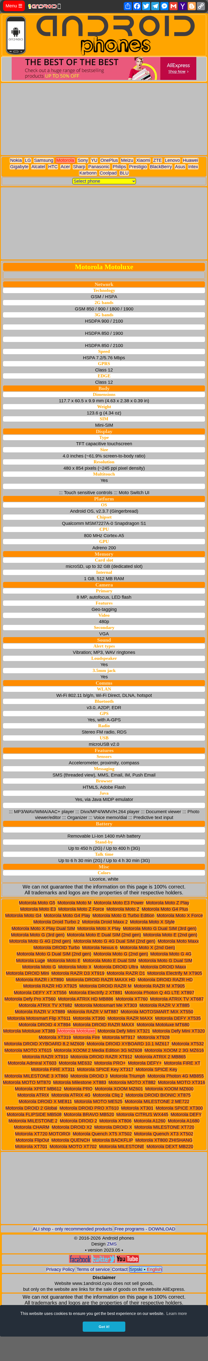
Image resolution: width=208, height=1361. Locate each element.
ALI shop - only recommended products (72, 1228)
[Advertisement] (104, 119)
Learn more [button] (176, 1313)
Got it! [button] (104, 1327)
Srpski (136, 1269)
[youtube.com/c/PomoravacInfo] (128, 1261)
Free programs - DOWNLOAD (144, 1228)
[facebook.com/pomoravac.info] (80, 1261)
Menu (14, 5)
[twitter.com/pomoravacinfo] (104, 1261)
